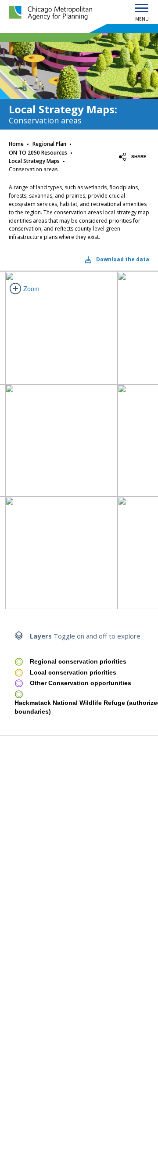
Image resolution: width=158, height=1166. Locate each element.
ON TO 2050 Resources (38, 152)
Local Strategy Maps (34, 161)
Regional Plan (49, 144)
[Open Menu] (141, 9)
